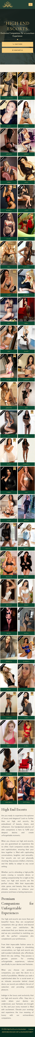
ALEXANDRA (8, 98)
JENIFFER (9, 408)
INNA (26, 323)
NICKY (26, 577)
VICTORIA (26, 802)
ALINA (9, 126)
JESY (26, 408)
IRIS (9, 351)
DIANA (9, 239)
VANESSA (26, 774)
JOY (9, 436)
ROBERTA (26, 661)
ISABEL (26, 351)
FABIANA (26, 267)
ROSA (9, 689)
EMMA (26, 239)
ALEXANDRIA (26, 98)
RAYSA (26, 633)
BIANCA (9, 210)
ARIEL (26, 182)
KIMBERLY (26, 464)
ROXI (26, 689)
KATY (9, 464)
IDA (9, 323)
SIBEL (9, 746)
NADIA (26, 549)
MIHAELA (9, 549)
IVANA (9, 379)
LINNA (9, 492)
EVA (9, 267)
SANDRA (9, 718)
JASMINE (26, 379)
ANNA (9, 182)
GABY (9, 295)
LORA (9, 520)
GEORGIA (26, 295)
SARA (26, 718)
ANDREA (9, 154)
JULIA (26, 436)
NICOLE (8, 605)
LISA (26, 492)
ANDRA (26, 126)
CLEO (26, 210)
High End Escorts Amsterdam (16, 1029)
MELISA (26, 520)
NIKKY (26, 605)
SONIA (26, 746)
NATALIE (9, 577)
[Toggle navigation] (31, 4)
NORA (9, 633)
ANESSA (26, 154)
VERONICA (8, 802)
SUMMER (9, 774)
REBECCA (9, 661)
